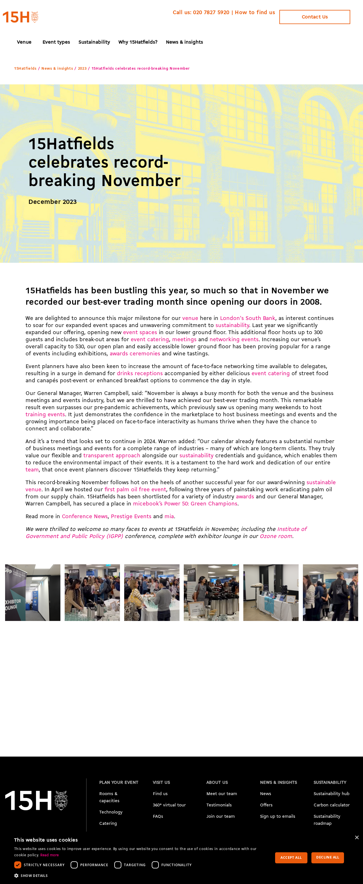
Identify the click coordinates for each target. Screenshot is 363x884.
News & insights (184, 42)
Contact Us (315, 17)
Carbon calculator (332, 805)
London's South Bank (247, 318)
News (265, 794)
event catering (150, 340)
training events (45, 415)
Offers (266, 805)
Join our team (220, 816)
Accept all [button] (291, 857)
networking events (234, 340)
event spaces (140, 333)
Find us (160, 794)
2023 (82, 69)
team (32, 470)
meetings (184, 340)
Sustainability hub (331, 794)
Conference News (85, 517)
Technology (111, 812)
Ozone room (275, 536)
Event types (56, 42)
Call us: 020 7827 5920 (201, 13)
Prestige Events (131, 517)
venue (190, 318)
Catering (108, 823)
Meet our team (221, 794)
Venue (24, 42)
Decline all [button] (327, 857)
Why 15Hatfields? (138, 42)
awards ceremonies (135, 354)
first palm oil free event (135, 490)
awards (245, 497)
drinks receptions (140, 374)
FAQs (158, 816)
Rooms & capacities (109, 797)
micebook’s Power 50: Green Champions (185, 504)
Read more (49, 855)
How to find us (255, 13)
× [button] (356, 838)
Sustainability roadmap (327, 820)
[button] (138, 876)
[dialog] (181, 858)
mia (169, 517)
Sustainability (94, 42)
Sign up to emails (277, 816)
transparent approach (111, 456)
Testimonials (219, 805)
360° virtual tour (169, 805)
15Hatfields (25, 69)
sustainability (232, 325)
